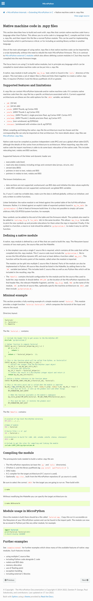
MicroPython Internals (17, 12)
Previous (10, 580)
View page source (81, 16)
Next (84, 580)
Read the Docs (47, 597)
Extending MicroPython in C (41, 12)
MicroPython (48, 4)
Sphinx (15, 597)
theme (27, 597)
